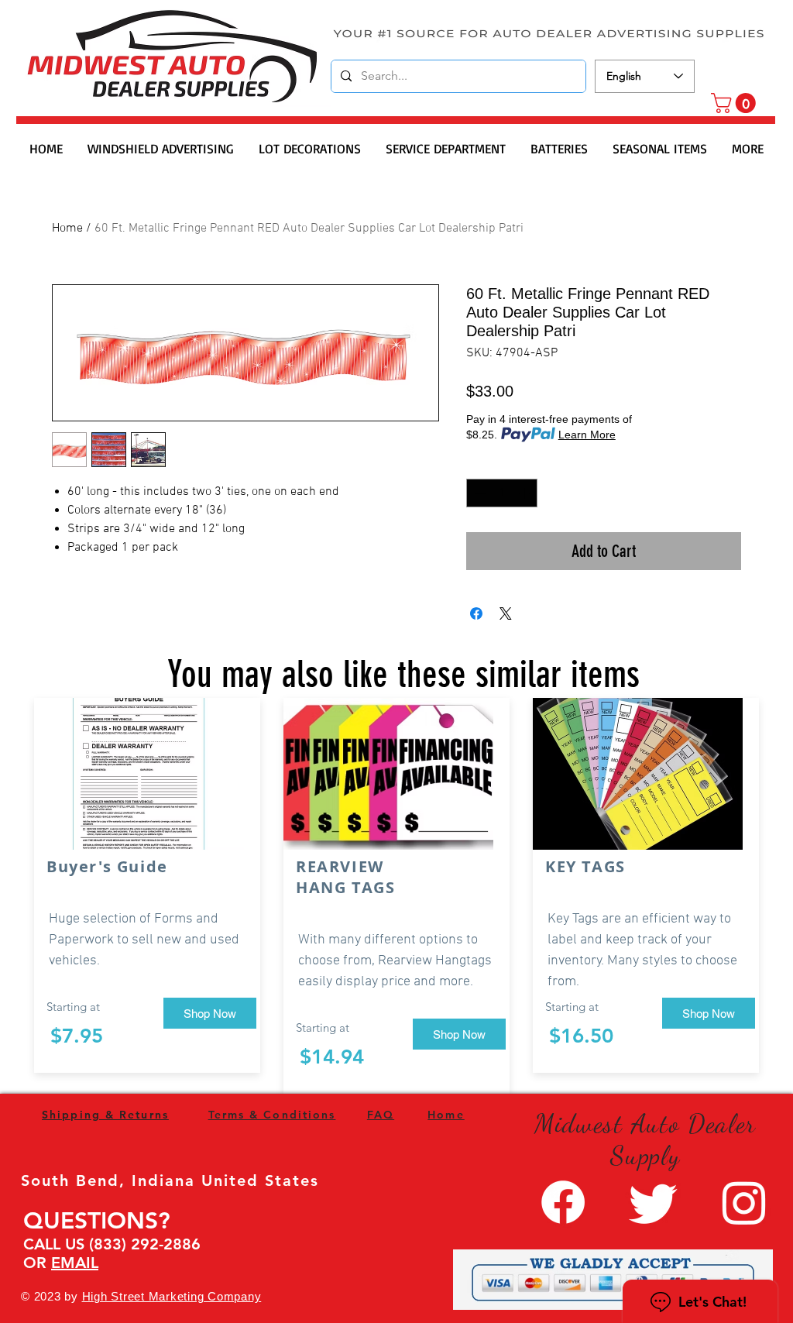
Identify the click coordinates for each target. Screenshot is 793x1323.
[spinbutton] (502, 493)
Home (67, 228)
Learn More (587, 434)
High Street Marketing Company (172, 1296)
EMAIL (74, 1262)
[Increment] (525, 493)
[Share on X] (505, 613)
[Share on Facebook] (476, 613)
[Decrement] (478, 493)
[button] (735, 103)
